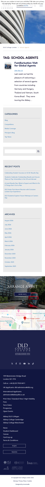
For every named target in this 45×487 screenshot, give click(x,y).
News (5, 428)
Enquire (14, 446)
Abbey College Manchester (13, 423)
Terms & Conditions (10, 440)
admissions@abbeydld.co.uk (14, 395)
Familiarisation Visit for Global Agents (26, 64)
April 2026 (8, 237)
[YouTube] (24, 363)
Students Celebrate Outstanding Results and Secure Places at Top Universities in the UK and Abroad (22, 178)
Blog (6, 120)
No (27, 6)
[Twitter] (12, 363)
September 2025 (10, 266)
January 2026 (9, 250)
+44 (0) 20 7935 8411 (17, 383)
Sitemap (15, 481)
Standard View (17, 399)
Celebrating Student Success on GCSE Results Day (22, 173)
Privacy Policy (22, 481)
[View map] (22, 319)
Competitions (9, 124)
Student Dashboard (10, 431)
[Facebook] (16, 363)
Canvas (5, 434)
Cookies (29, 481)
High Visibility (29, 399)
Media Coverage (10, 129)
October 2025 (9, 262)
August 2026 (9, 221)
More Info (23, 294)
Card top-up (7, 437)
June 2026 (8, 229)
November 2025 (10, 258)
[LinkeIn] (29, 363)
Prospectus (7, 408)
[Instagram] (20, 363)
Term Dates (7, 405)
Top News (8, 137)
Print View (7, 399)
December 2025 (10, 254)
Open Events (8, 411)
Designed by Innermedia (22, 484)
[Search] (38, 151)
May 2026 (8, 233)
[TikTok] (33, 363)
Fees (5, 402)
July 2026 (8, 225)
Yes (25, 6)
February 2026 (9, 245)
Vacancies (14, 452)
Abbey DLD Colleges (11, 416)
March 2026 (9, 241)
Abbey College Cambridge (13, 419)
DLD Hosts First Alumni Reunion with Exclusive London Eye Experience (20, 191)
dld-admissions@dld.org (24, 387)
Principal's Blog (10, 133)
